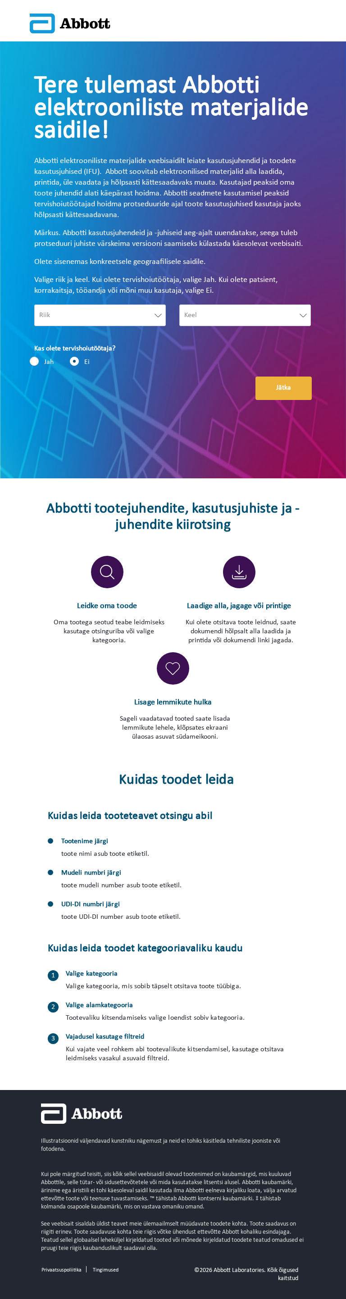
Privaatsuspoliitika (61, 1270)
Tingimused (105, 1270)
